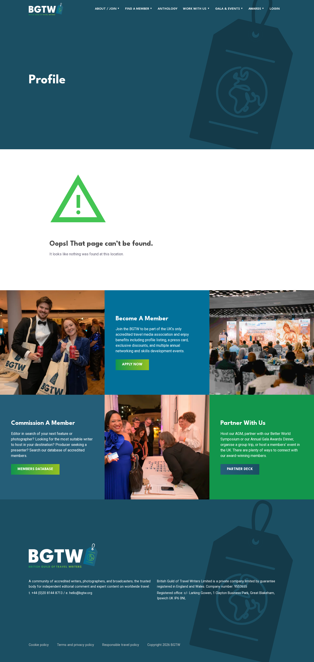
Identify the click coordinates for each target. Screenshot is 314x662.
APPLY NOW (132, 364)
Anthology (167, 8)
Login (275, 8)
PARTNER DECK (240, 469)
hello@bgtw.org (80, 593)
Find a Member (137, 8)
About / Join (106, 8)
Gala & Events (227, 8)
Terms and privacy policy (75, 645)
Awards (254, 8)
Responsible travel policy (120, 645)
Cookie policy (39, 645)
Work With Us (194, 8)
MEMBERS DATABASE (35, 469)
